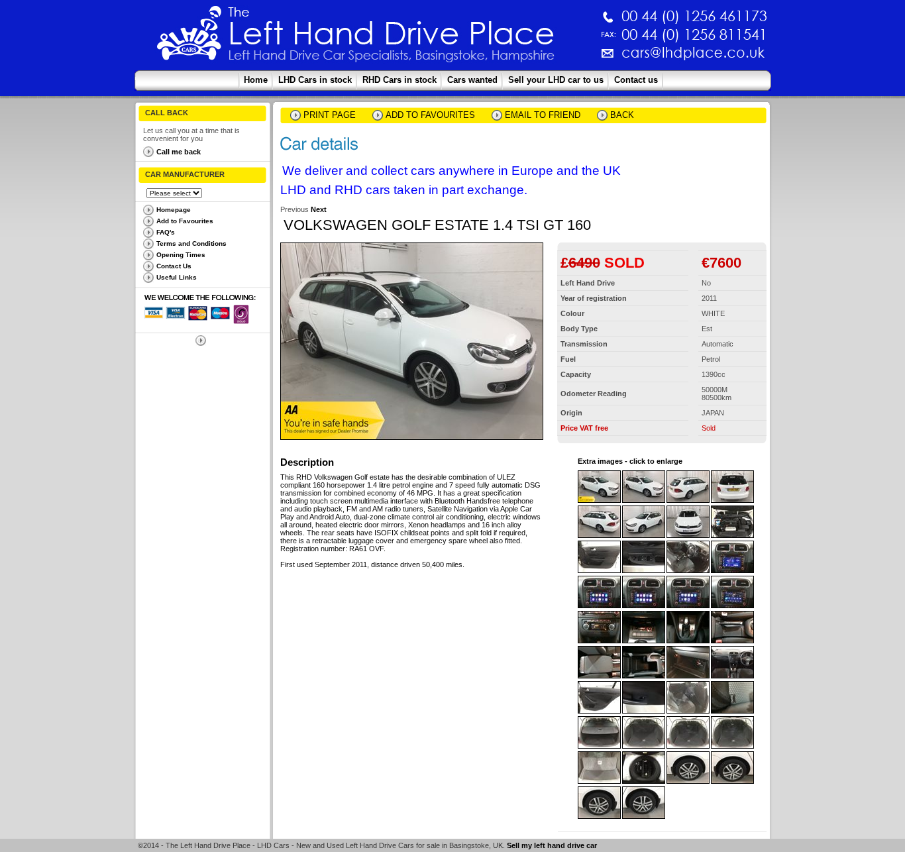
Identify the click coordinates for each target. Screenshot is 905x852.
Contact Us (173, 266)
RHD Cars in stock (399, 80)
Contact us (636, 80)
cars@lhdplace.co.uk (554, 58)
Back (622, 115)
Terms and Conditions (191, 243)
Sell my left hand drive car (552, 845)
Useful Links (176, 277)
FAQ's (165, 232)
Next (319, 209)
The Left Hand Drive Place (189, 37)
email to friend (542, 115)
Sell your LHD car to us (556, 80)
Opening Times (180, 254)
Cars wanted (472, 80)
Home (256, 80)
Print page (329, 115)
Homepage (173, 209)
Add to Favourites (184, 221)
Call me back (178, 152)
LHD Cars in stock (315, 80)
